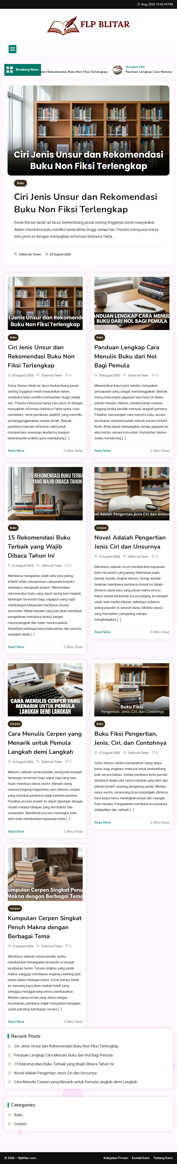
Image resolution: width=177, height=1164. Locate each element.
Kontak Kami (141, 1158)
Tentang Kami (163, 1158)
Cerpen (101, 527)
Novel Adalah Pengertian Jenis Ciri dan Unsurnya (130, 542)
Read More (16, 451)
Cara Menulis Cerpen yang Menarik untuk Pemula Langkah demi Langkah (45, 743)
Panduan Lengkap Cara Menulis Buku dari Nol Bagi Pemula (126, 356)
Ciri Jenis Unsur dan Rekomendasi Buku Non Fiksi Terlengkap (52, 72)
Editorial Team (30, 254)
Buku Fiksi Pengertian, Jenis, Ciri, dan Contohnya (130, 738)
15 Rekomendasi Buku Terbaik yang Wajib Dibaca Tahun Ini (39, 547)
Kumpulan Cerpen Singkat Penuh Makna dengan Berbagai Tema (45, 927)
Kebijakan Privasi (116, 1158)
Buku (20, 183)
